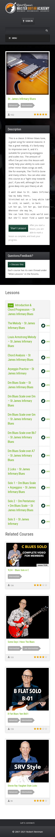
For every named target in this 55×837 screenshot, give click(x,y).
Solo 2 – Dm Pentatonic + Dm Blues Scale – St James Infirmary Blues (21, 505)
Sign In (29, 21)
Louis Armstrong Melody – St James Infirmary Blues (22, 341)
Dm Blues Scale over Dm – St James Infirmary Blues (21, 401)
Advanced (13, 105)
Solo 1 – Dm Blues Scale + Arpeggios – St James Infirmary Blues (22, 487)
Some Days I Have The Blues (21, 642)
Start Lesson (18, 228)
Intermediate (27, 105)
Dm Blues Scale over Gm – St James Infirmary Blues (21, 419)
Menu (14, 38)
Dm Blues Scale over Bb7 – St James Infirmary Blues (22, 437)
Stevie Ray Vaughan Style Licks (22, 785)
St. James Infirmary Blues (22, 98)
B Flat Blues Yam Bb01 (18, 714)
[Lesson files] (43, 371)
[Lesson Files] (43, 326)
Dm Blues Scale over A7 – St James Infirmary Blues (21, 455)
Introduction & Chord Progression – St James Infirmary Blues (21, 309)
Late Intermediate (31, 648)
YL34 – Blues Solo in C (18, 570)
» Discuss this (16, 264)
